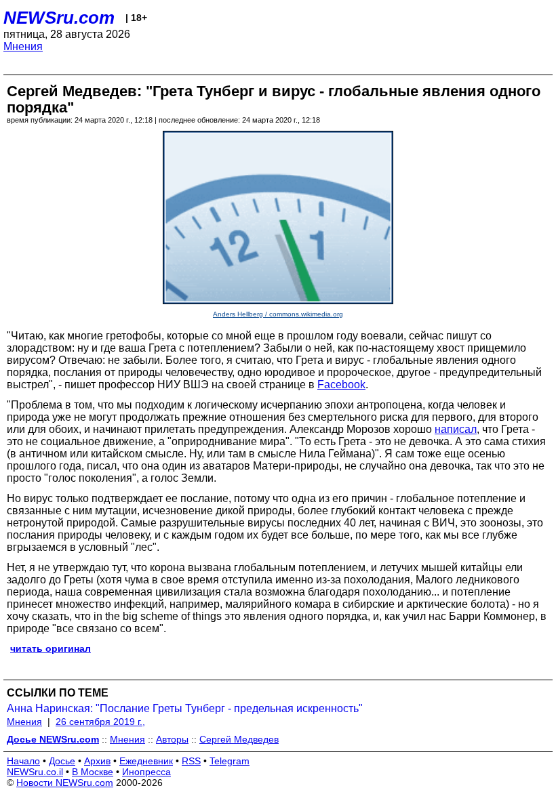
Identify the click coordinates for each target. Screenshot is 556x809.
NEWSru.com (59, 17)
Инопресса (146, 771)
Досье (62, 760)
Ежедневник (146, 760)
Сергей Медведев (239, 739)
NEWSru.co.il (35, 771)
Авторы (172, 739)
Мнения (23, 46)
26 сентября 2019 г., (100, 721)
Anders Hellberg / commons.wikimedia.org (278, 314)
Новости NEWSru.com (64, 782)
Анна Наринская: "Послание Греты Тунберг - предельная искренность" (185, 708)
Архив (97, 760)
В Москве (92, 771)
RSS (191, 760)
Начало (23, 760)
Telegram (230, 760)
